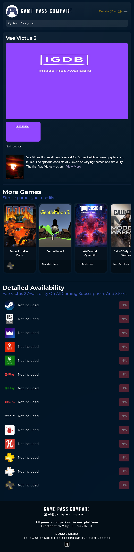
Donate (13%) (108, 11)
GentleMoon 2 (55, 251)
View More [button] (73, 166)
